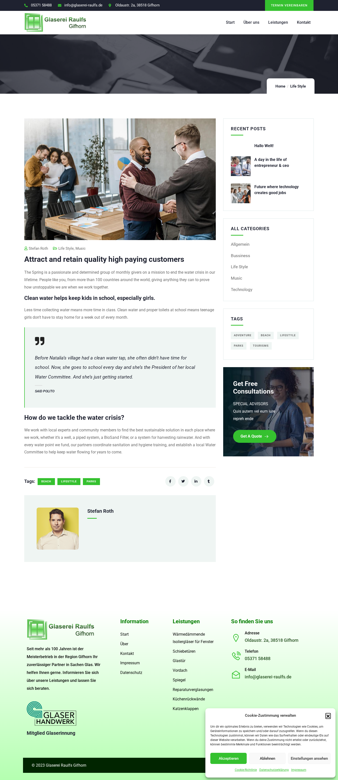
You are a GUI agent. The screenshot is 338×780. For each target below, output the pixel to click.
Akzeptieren (229, 758)
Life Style (298, 86)
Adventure (242, 335)
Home (280, 86)
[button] (328, 715)
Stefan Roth (38, 248)
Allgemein (240, 244)
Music (80, 248)
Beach (46, 481)
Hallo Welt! (263, 145)
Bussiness (240, 255)
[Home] (61, 629)
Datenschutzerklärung (274, 770)
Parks (91, 481)
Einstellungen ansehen (309, 758)
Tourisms (261, 345)
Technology (241, 289)
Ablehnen (267, 758)
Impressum (298, 770)
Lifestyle (69, 481)
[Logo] (55, 22)
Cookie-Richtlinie (246, 770)
